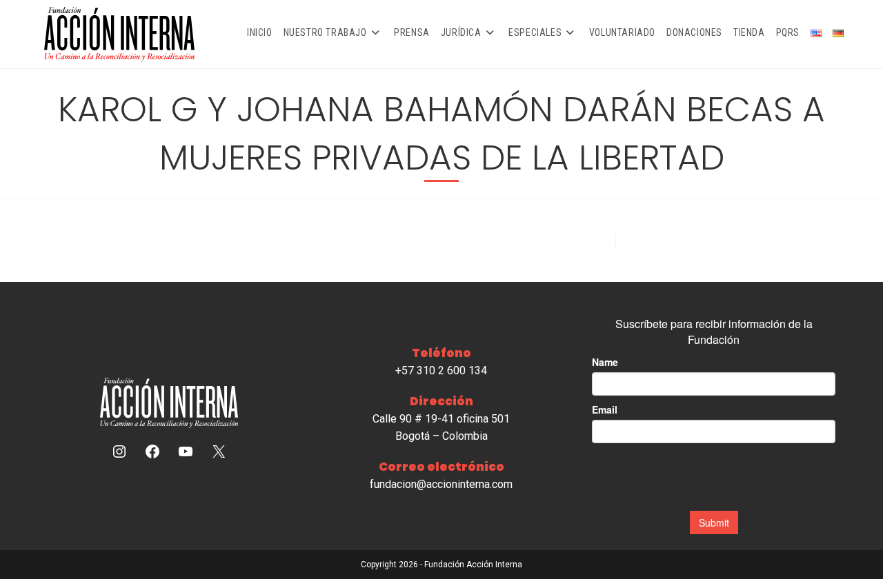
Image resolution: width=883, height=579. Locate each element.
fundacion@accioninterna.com (441, 484)
